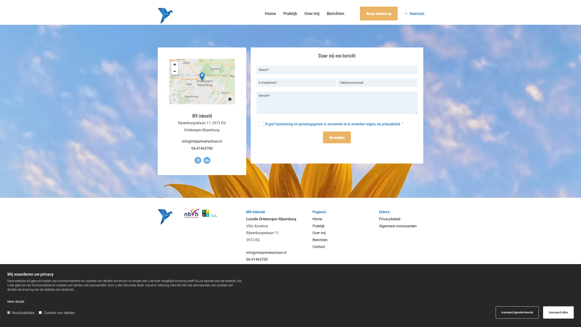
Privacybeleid (389, 219)
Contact (319, 247)
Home (270, 13)
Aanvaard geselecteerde (517, 312)
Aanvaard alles (558, 312)
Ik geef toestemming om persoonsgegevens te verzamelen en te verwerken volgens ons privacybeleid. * (334, 123)
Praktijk (290, 13)
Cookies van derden (59, 313)
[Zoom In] (174, 64)
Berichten (335, 13)
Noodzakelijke (23, 313)
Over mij (312, 13)
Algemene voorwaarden (398, 226)
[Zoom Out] (174, 71)
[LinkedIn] (207, 160)
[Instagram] (197, 160)
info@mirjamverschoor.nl (202, 141)
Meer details (15, 301)
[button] (379, 14)
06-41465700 (202, 148)
